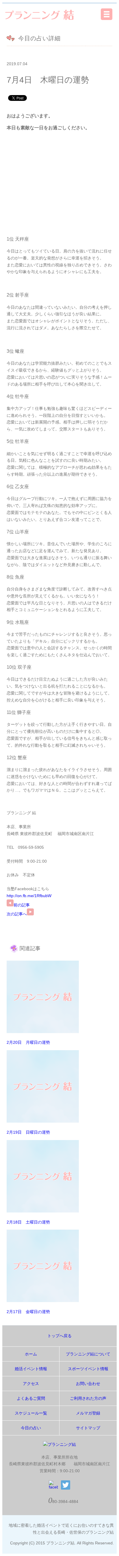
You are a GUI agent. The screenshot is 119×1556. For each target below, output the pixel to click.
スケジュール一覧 (31, 1413)
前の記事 (22, 905)
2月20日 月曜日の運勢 (28, 1042)
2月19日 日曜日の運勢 (28, 1132)
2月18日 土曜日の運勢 (28, 1222)
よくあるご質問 (31, 1398)
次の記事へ (17, 914)
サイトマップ (88, 1428)
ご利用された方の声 (88, 1398)
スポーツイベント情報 (88, 1368)
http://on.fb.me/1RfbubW (29, 895)
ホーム (31, 1354)
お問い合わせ (88, 1383)
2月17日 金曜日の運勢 (28, 1311)
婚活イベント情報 (31, 1368)
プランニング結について (88, 1354)
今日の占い (31, 1428)
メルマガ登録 (88, 1413)
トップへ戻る (59, 1335)
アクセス (31, 1383)
